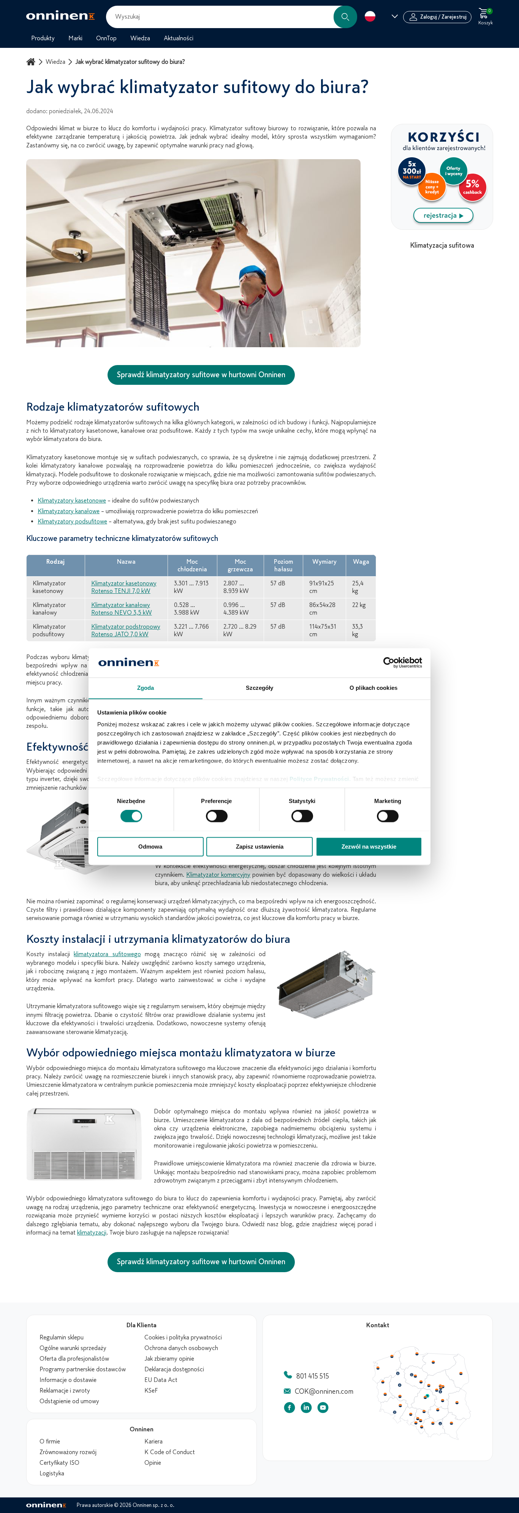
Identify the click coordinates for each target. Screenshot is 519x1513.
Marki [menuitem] (75, 38)
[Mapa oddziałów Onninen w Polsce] (421, 1438)
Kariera (153, 1441)
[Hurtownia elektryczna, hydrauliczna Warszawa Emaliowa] (441, 1388)
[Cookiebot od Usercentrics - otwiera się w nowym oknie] (389, 662)
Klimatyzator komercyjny (218, 875)
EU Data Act (160, 1380)
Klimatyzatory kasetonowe (72, 500)
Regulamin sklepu (62, 1337)
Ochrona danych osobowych (181, 1348)
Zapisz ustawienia (259, 846)
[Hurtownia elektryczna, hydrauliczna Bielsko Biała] (421, 1427)
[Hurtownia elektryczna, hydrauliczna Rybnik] (416, 1422)
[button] (345, 17)
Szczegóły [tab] (260, 688)
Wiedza (55, 62)
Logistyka (52, 1473)
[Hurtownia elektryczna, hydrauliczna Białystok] (461, 1373)
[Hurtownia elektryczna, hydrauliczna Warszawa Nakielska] (440, 1386)
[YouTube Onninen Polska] (323, 1409)
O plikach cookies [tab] (373, 688)
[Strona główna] (32, 61)
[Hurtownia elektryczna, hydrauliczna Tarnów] (440, 1424)
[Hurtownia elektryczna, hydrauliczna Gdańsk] (417, 1354)
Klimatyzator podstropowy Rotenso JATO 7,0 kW (125, 630)
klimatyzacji (91, 1232)
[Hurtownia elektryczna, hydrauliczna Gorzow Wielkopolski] (383, 1382)
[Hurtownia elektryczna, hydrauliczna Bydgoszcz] (411, 1375)
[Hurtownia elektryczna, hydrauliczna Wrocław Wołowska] (400, 1406)
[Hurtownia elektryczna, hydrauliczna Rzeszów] (451, 1423)
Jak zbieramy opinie (169, 1359)
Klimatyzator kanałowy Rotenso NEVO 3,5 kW (121, 609)
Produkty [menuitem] (43, 38)
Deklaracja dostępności (174, 1369)
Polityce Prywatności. (320, 779)
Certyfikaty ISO (59, 1463)
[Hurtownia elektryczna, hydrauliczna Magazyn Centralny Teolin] (427, 1396)
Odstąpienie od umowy (69, 1401)
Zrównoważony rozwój (68, 1452)
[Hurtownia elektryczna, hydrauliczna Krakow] (433, 1423)
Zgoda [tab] (145, 688)
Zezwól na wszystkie (369, 846)
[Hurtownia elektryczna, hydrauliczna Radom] (442, 1400)
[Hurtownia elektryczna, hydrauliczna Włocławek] (421, 1382)
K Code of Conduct (169, 1452)
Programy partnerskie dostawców (83, 1369)
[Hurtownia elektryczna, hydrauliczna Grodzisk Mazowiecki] (437, 1390)
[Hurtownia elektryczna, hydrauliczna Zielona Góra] (385, 1394)
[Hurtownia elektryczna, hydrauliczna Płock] (429, 1386)
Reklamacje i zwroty (65, 1390)
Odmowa (150, 846)
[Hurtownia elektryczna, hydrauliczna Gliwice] (418, 1418)
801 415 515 (312, 1376)
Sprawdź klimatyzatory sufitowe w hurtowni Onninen (201, 374)
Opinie (152, 1463)
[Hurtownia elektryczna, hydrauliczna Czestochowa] (424, 1411)
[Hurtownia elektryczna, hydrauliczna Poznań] (400, 1385)
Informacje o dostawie (68, 1380)
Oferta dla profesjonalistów (74, 1359)
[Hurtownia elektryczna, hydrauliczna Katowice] (421, 1421)
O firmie (50, 1441)
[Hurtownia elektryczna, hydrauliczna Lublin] (457, 1402)
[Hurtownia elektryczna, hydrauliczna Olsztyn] (433, 1362)
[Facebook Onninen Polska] (289, 1409)
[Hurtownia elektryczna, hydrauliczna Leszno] (400, 1396)
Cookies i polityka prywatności (183, 1337)
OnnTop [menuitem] (106, 38)
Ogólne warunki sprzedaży (73, 1348)
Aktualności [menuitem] (178, 38)
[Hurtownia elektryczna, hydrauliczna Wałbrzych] (394, 1412)
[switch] (217, 816)
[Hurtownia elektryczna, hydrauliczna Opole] (411, 1414)
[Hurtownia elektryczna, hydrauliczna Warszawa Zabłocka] (443, 1386)
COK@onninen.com (324, 1391)
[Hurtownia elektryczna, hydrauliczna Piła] (398, 1373)
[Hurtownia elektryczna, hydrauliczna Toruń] (415, 1376)
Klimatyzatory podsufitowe (72, 521)
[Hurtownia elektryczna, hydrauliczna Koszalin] (392, 1356)
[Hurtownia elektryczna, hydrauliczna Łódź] (425, 1397)
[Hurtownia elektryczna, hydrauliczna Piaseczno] (440, 1392)
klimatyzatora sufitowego (107, 954)
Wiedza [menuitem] (140, 38)
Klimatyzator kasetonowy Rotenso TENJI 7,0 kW (124, 587)
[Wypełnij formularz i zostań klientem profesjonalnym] (442, 227)
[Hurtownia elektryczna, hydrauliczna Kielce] (438, 1410)
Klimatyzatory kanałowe (69, 511)
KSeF (151, 1390)
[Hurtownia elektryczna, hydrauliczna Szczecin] (378, 1368)
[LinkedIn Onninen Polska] (306, 1409)
